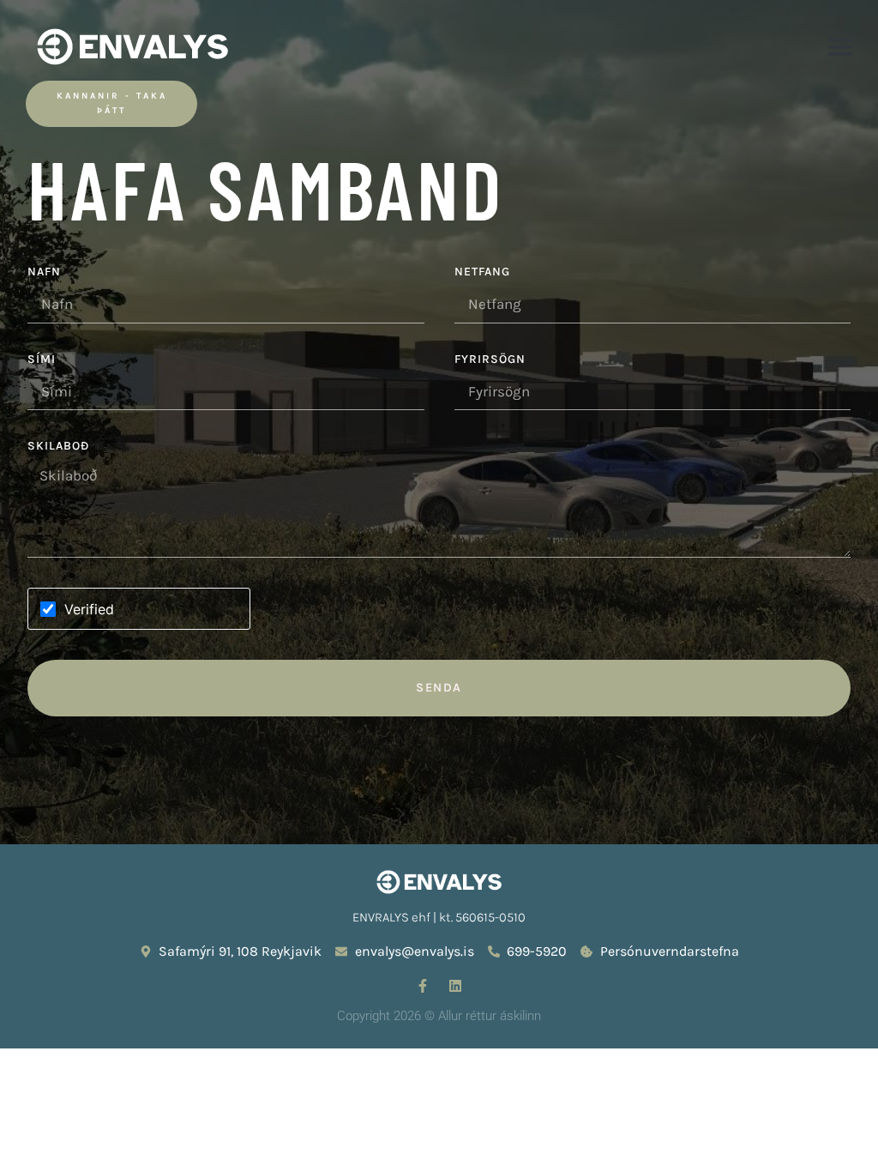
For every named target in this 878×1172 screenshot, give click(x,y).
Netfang (482, 272)
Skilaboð (58, 446)
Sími (41, 359)
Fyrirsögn (490, 359)
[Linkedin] (455, 986)
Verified (89, 609)
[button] (840, 46)
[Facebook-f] (423, 986)
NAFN (44, 272)
